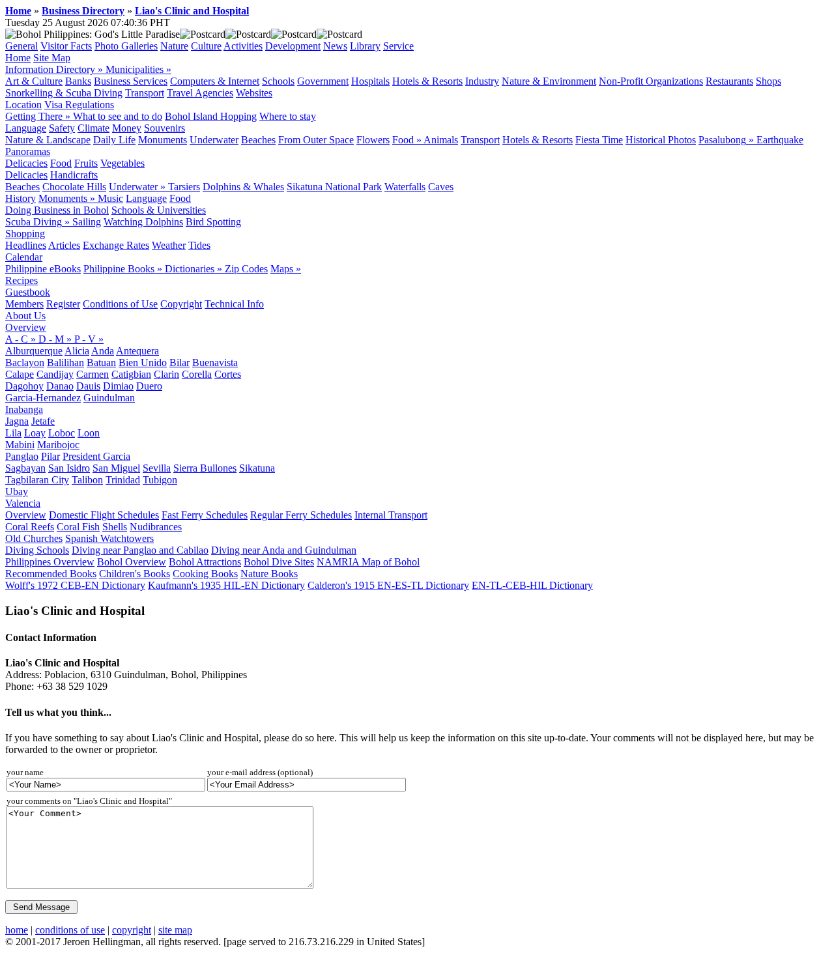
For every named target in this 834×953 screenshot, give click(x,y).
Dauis (88, 385)
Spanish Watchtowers (109, 538)
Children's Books (134, 573)
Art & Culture (34, 81)
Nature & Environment (549, 81)
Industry (482, 81)
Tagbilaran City (37, 479)
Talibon (87, 479)
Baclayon (24, 362)
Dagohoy (24, 385)
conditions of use (70, 929)
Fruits (86, 163)
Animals (441, 139)
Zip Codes (246, 268)
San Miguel (116, 468)
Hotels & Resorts (427, 81)
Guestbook (27, 292)
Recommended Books (50, 573)
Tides (199, 245)
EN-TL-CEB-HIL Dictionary (532, 585)
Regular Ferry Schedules (301, 514)
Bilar (179, 362)
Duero (149, 385)
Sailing (86, 221)
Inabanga (24, 409)
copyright (131, 929)
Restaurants (729, 81)
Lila (13, 432)
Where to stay (287, 116)
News (335, 45)
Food (61, 163)
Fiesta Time (599, 139)
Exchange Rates (116, 245)
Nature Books (269, 573)
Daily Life (114, 139)
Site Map (51, 57)
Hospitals (370, 81)
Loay (35, 432)
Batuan (101, 362)
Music (110, 198)
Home (18, 10)
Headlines (25, 245)
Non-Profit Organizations (651, 81)
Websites (254, 92)
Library (365, 45)
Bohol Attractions (205, 561)
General (21, 45)
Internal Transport (390, 514)
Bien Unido (143, 362)
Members (24, 303)
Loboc (61, 432)
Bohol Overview (131, 561)
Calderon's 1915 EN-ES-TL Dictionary (388, 585)
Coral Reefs (29, 526)
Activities (243, 45)
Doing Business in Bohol (57, 210)
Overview (25, 327)
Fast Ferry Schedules (205, 514)
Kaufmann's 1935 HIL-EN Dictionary (226, 585)
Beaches (258, 139)
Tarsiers (184, 186)
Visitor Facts (66, 45)
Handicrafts (74, 174)
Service (398, 45)
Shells (114, 526)
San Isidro (69, 468)
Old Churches (34, 538)
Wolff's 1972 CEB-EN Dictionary (75, 585)
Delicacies (26, 163)
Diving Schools (37, 550)
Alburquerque (34, 350)
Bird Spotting (213, 221)
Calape (19, 374)
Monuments (162, 139)
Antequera (137, 350)
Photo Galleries (126, 45)
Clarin (166, 374)
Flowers (373, 139)
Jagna (17, 421)
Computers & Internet (214, 81)
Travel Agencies (200, 92)
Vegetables (122, 163)
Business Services (130, 81)
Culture (206, 45)
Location (23, 104)
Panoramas (27, 151)
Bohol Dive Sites (279, 561)
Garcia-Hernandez (43, 397)
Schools (278, 81)
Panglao (21, 456)
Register (63, 303)
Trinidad (123, 479)
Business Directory (83, 10)
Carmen (92, 374)
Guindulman (109, 397)
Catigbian (131, 374)
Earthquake (779, 139)
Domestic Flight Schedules (104, 514)
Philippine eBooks (43, 268)
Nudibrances (156, 526)
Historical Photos (661, 139)
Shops (768, 81)
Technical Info (234, 303)
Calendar (23, 257)
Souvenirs (164, 128)
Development (293, 45)
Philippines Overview (49, 561)
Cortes (227, 374)
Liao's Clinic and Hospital (192, 10)
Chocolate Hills (74, 186)
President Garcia (96, 456)
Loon (89, 432)
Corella (197, 374)
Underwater (214, 139)
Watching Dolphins (143, 221)
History (20, 198)
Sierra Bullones (205, 468)
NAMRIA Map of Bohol (368, 561)
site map (175, 929)
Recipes (21, 280)
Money (126, 128)
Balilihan (65, 362)
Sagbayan (25, 468)
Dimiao (118, 385)
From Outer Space (316, 139)
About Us (25, 315)
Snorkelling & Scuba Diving (63, 92)
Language (25, 128)
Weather (169, 245)
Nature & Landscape (48, 139)
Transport (144, 92)
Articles (64, 245)
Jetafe (43, 421)
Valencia (22, 503)
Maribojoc (58, 444)
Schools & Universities (158, 210)
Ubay (16, 491)
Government (323, 81)
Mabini (20, 444)
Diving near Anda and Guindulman (283, 550)
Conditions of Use (120, 303)
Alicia (77, 350)
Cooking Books (205, 573)
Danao (60, 385)
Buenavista (215, 362)
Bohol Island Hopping (211, 116)
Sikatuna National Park (334, 186)
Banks (78, 81)
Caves (440, 186)
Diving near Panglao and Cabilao (140, 550)
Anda (102, 350)
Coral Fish (78, 526)
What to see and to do (117, 116)
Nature (174, 45)
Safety (62, 128)
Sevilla (157, 468)
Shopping (25, 233)
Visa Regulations (79, 104)
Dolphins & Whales (243, 186)
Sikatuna (257, 468)
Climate (93, 128)
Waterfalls (404, 186)
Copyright (181, 303)
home (16, 929)
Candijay (55, 374)
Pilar (50, 456)
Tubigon (160, 479)
